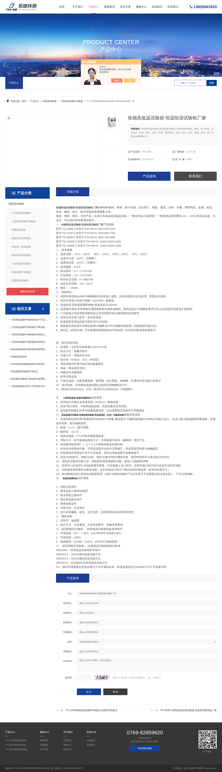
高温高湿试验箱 (19, 280)
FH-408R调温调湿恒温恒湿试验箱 (17, 749)
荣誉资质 (67, 749)
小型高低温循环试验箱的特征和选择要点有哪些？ (29, 342)
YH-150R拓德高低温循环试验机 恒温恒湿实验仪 (91, 710)
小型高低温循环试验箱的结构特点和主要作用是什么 (29, 334)
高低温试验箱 (49, 101)
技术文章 (125, 6)
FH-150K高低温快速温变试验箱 (17, 740)
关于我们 (77, 6)
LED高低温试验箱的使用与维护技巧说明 (29, 364)
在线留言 (157, 6)
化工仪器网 (189, 768)
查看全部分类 (27, 291)
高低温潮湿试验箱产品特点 (24, 371)
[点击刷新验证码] (101, 677)
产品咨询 (149, 176)
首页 (62, 6)
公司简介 (67, 740)
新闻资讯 (109, 6)
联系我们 (172, 6)
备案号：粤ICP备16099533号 (69, 768)
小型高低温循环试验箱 (71, 101)
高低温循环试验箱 (21, 272)
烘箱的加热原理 (19, 356)
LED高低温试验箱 (21, 213)
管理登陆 (200, 768)
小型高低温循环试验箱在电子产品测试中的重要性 (29, 319)
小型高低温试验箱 (21, 263)
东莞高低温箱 (18, 230)
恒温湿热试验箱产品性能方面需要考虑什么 (29, 378)
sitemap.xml (211, 768)
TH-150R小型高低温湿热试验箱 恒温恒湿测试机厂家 (188, 710)
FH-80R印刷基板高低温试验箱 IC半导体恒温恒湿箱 (17, 745)
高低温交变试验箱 (21, 238)
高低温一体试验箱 (21, 246)
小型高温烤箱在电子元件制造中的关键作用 (29, 386)
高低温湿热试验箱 (21, 255)
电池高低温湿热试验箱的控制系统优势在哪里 (29, 349)
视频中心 (141, 6)
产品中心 (93, 6)
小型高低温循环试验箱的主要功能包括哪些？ (29, 327)
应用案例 (44, 745)
